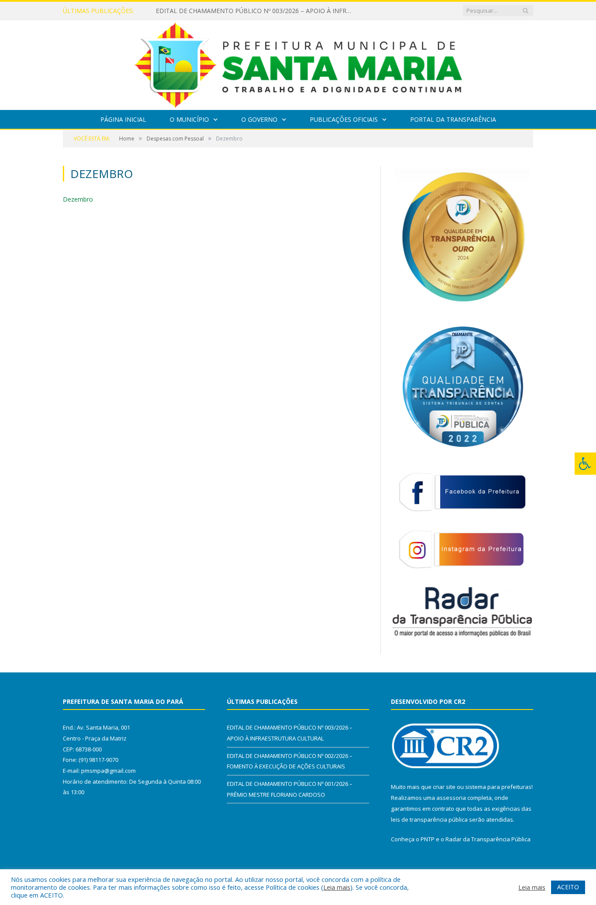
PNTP (428, 839)
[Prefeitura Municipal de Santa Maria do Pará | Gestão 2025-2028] (298, 63)
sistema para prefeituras (498, 787)
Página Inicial (123, 119)
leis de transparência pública (429, 819)
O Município (189, 119)
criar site (444, 787)
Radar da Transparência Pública (488, 839)
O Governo (259, 119)
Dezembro (78, 199)
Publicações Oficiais (344, 119)
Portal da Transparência (453, 119)
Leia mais (336, 887)
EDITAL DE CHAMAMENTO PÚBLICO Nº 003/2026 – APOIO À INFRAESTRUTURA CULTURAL (256, 11)
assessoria (451, 798)
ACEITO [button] (568, 887)
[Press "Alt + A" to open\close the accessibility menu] (585, 463)
